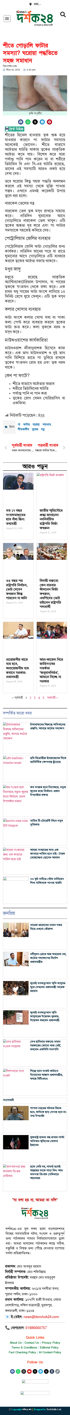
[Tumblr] (52, 1371)
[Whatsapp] (18, 1371)
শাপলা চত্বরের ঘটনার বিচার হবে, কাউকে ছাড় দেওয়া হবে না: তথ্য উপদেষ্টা (48, 1112)
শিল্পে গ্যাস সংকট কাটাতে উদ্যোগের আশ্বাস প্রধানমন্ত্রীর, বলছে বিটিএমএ (46, 1075)
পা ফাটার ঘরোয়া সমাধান (34, 424)
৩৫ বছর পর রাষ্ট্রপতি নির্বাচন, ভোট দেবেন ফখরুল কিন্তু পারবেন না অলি (16, 589)
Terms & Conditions (24, 1347)
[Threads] (46, 1371)
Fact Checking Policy (22, 1352)
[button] (7, 18)
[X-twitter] (35, 1371)
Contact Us (31, 1343)
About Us (16, 1343)
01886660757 (36, 1328)
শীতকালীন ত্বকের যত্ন (31, 429)
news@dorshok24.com (41, 1317)
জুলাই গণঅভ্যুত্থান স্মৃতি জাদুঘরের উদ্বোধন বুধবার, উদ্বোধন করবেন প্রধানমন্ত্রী (45, 1016)
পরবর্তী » (52, 697)
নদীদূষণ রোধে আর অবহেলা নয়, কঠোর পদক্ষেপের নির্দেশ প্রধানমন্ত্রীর (48, 958)
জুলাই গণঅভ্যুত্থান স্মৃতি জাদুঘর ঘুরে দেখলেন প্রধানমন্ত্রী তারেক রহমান (47, 987)
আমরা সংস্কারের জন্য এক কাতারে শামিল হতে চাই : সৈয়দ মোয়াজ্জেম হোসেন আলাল (47, 854)
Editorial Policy (49, 1347)
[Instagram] (23, 1371)
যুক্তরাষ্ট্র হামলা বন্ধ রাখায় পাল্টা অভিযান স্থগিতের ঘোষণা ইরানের (47, 1141)
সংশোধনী (8, 1100)
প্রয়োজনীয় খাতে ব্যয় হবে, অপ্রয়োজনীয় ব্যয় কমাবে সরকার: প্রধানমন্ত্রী (17, 668)
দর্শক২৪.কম (26, 1409)
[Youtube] (29, 1371)
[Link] (57, 1371)
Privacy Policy (51, 1343)
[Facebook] (12, 1371)
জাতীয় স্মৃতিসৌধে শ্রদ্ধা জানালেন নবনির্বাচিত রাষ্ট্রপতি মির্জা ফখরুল (51, 519)
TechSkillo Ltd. (54, 1409)
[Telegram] (40, 1371)
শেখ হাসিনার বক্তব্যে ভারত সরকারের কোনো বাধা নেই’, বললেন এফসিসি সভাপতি (45, 1045)
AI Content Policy (50, 1352)
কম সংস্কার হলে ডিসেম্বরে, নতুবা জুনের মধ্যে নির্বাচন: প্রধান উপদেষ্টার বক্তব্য (48, 791)
